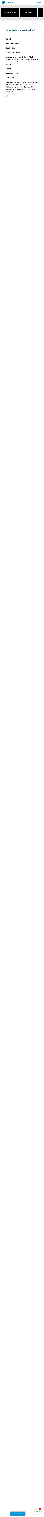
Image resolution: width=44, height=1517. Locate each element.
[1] (38, 1511)
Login (39, 2)
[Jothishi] (8, 2)
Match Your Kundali (18, 1514)
